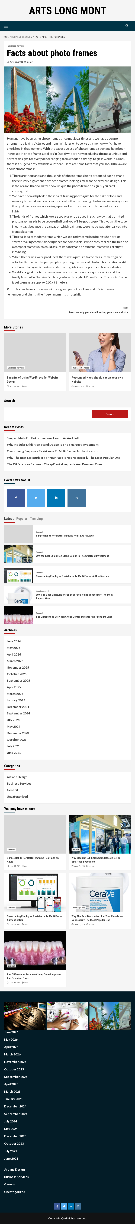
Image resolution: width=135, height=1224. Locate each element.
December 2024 (18, 707)
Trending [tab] (36, 518)
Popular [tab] (21, 518)
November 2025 (18, 667)
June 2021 (14, 752)
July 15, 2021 (79, 386)
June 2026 (14, 641)
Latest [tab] (9, 518)
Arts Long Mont (67, 10)
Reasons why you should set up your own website (98, 310)
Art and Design (17, 777)
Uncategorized (42, 591)
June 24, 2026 (15, 866)
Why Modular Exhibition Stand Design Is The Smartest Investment (53, 444)
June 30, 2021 (16, 61)
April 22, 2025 (15, 386)
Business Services (16, 46)
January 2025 (16, 700)
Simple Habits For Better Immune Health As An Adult (43, 438)
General (39, 532)
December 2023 (18, 733)
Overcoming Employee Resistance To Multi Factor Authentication (52, 451)
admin (30, 61)
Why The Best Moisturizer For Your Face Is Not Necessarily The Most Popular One (63, 457)
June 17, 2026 (79, 924)
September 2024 (18, 713)
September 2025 (18, 680)
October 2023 (17, 739)
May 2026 (13, 648)
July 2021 (13, 746)
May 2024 (13, 726)
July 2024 (13, 720)
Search (9, 400)
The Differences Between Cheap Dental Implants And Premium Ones (54, 464)
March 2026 (15, 661)
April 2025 (14, 687)
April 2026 (14, 654)
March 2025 (15, 694)
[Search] (127, 25)
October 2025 (17, 674)
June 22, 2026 (15, 924)
